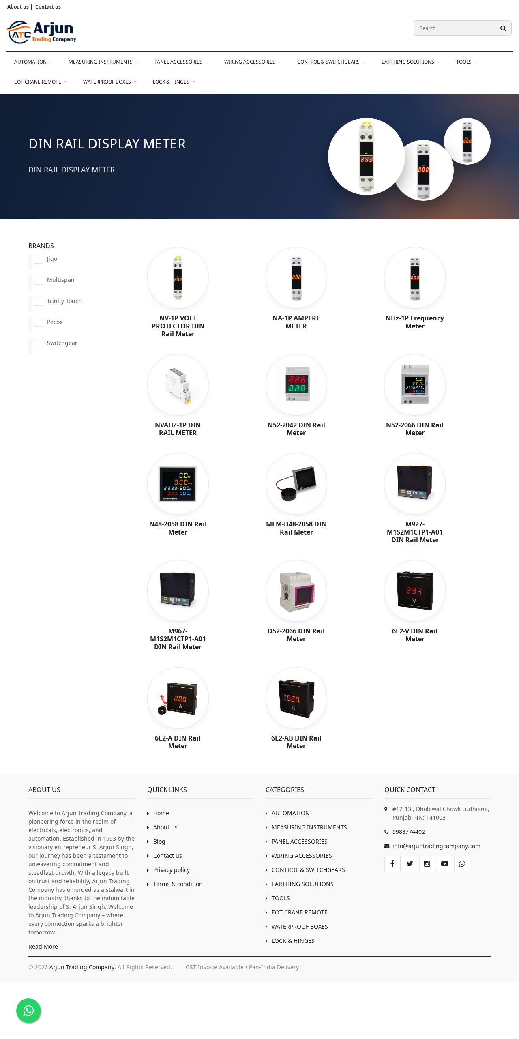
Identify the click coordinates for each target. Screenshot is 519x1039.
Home (161, 813)
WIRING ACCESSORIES (250, 61)
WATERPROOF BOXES (107, 81)
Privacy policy (171, 870)
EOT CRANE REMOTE (38, 81)
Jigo (52, 258)
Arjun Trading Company (81, 967)
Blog (159, 841)
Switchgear (62, 343)
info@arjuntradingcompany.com (436, 846)
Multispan (61, 279)
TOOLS (464, 61)
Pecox (54, 322)
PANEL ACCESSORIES (179, 61)
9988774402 (408, 831)
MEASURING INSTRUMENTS (101, 61)
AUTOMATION (31, 61)
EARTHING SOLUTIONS (408, 61)
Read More (43, 946)
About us (165, 827)
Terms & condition (178, 884)
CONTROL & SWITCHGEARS (329, 61)
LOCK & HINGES (172, 81)
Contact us (167, 855)
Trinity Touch (64, 301)
